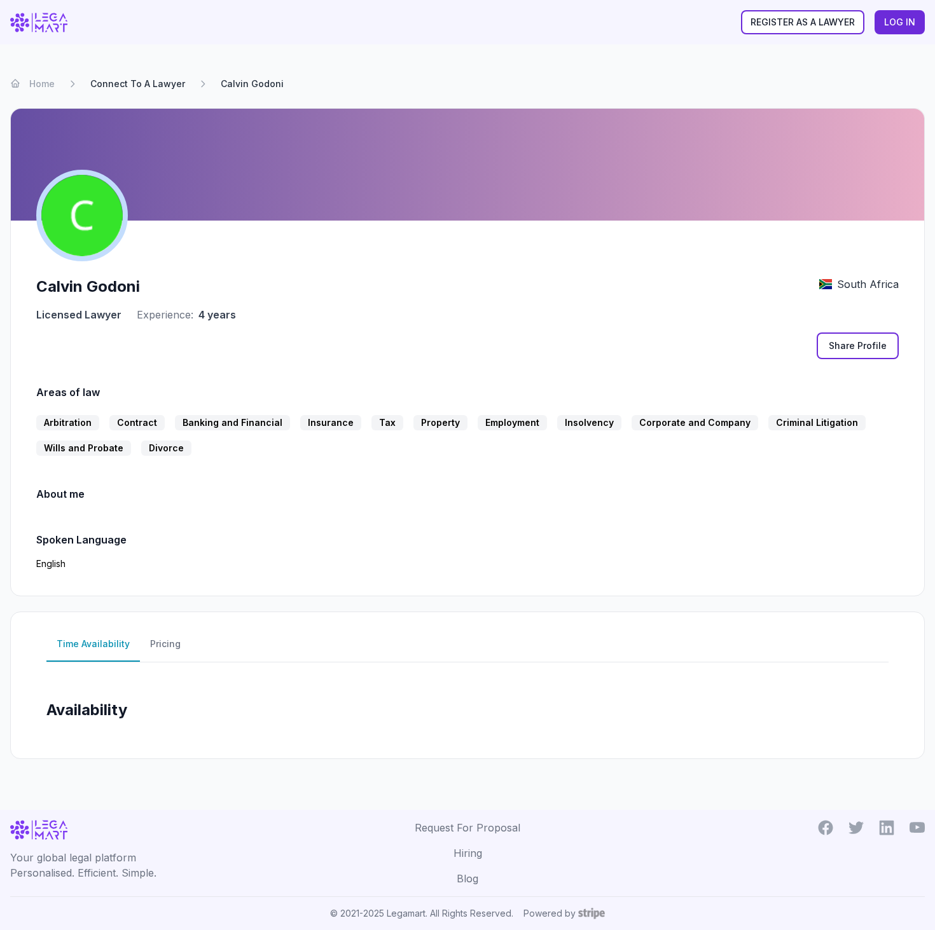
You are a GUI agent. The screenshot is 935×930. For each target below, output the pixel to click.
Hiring (468, 853)
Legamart (406, 913)
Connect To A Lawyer (137, 83)
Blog (467, 878)
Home (42, 83)
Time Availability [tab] (93, 643)
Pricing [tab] (165, 643)
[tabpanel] (467, 705)
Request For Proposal (467, 827)
